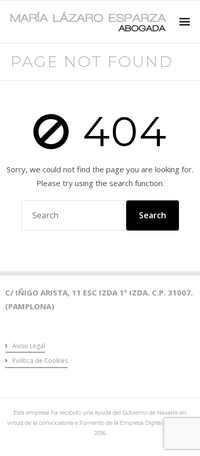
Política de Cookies (40, 360)
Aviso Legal (28, 345)
